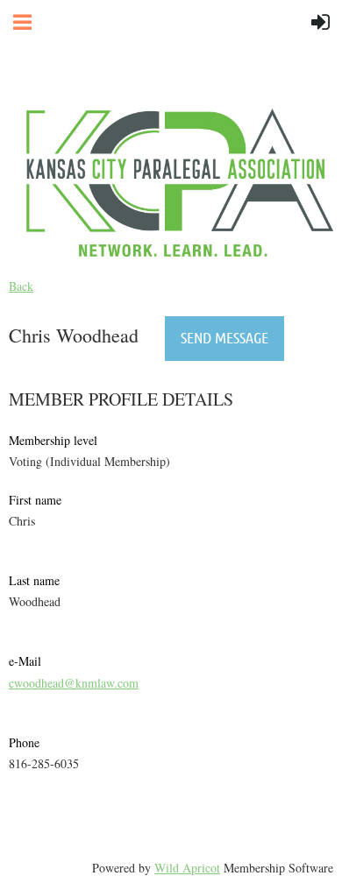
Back (21, 286)
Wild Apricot (187, 867)
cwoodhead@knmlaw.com (74, 683)
